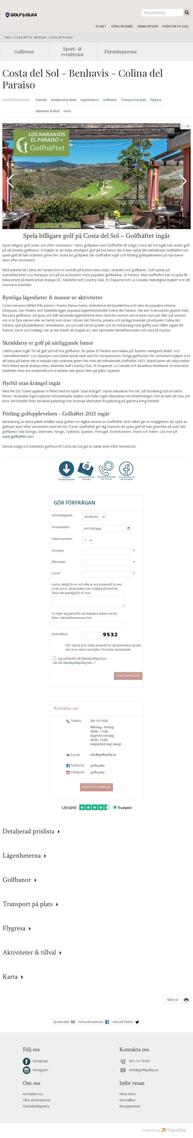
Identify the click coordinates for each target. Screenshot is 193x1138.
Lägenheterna (89, 100)
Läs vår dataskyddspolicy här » (73, 663)
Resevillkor (127, 1100)
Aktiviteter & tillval (47, 111)
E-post (56, 573)
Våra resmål (122, 26)
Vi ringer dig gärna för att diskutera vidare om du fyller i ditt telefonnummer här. (84, 616)
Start (101, 26)
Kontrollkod (60, 634)
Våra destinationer (37, 1100)
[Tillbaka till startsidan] (29, 15)
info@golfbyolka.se (103, 755)
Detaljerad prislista (63, 100)
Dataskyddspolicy (36, 1106)
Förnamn (58, 551)
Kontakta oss (175, 26)
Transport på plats (133, 100)
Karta (67, 111)
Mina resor (148, 26)
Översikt (41, 100)
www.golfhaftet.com (17, 436)
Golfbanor (110, 100)
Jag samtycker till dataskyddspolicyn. (80, 661)
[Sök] (187, 13)
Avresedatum (61, 527)
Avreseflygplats (62, 515)
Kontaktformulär (96, 787)
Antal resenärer (62, 539)
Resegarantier (130, 1106)
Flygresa (155, 100)
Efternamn (58, 562)
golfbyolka (97, 766)
